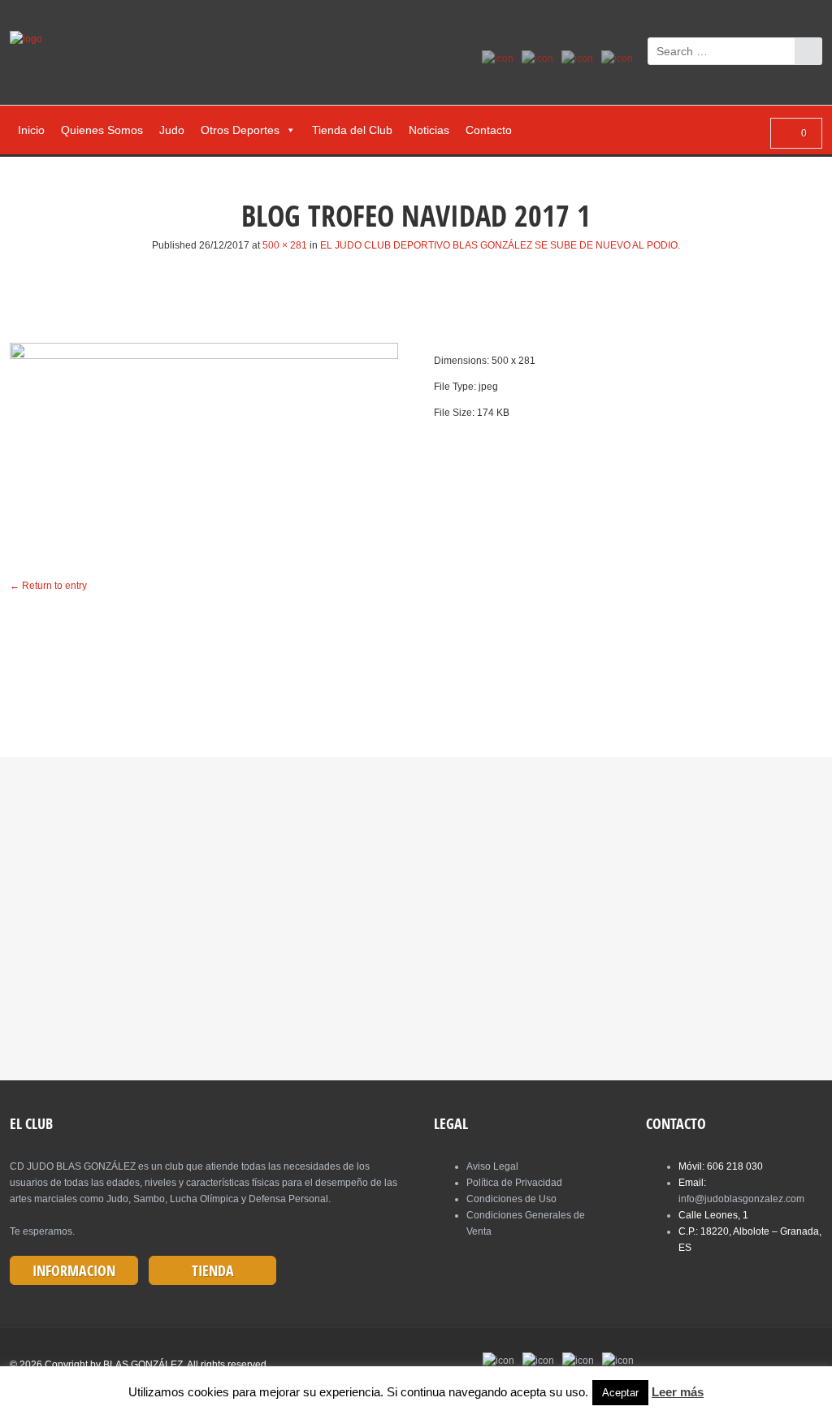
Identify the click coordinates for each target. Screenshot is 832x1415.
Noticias (429, 129)
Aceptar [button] (620, 1393)
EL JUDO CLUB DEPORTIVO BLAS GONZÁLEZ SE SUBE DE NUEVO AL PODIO (499, 245)
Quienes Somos (102, 129)
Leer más (678, 1392)
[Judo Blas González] (32, 39)
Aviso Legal (492, 1166)
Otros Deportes (240, 129)
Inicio (31, 129)
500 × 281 (284, 245)
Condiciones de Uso (511, 1199)
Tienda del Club (352, 129)
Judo (171, 129)
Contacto (489, 129)
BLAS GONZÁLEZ (143, 1364)
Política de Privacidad (514, 1182)
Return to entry (48, 585)
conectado (292, 661)
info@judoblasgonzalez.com (741, 1199)
